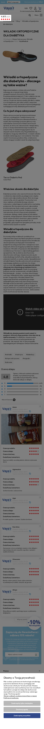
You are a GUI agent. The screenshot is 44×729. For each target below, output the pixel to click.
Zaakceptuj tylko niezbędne (22, 703)
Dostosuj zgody (22, 709)
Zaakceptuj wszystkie (22, 716)
